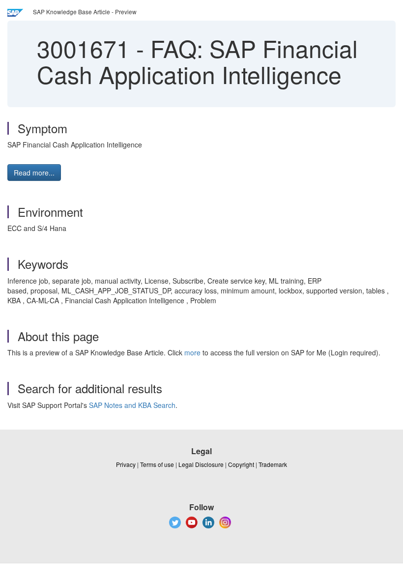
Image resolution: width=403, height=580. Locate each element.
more (192, 352)
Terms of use (157, 464)
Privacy (126, 464)
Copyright (241, 464)
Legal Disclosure (201, 464)
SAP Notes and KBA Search (132, 405)
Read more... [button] (34, 172)
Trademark (273, 464)
